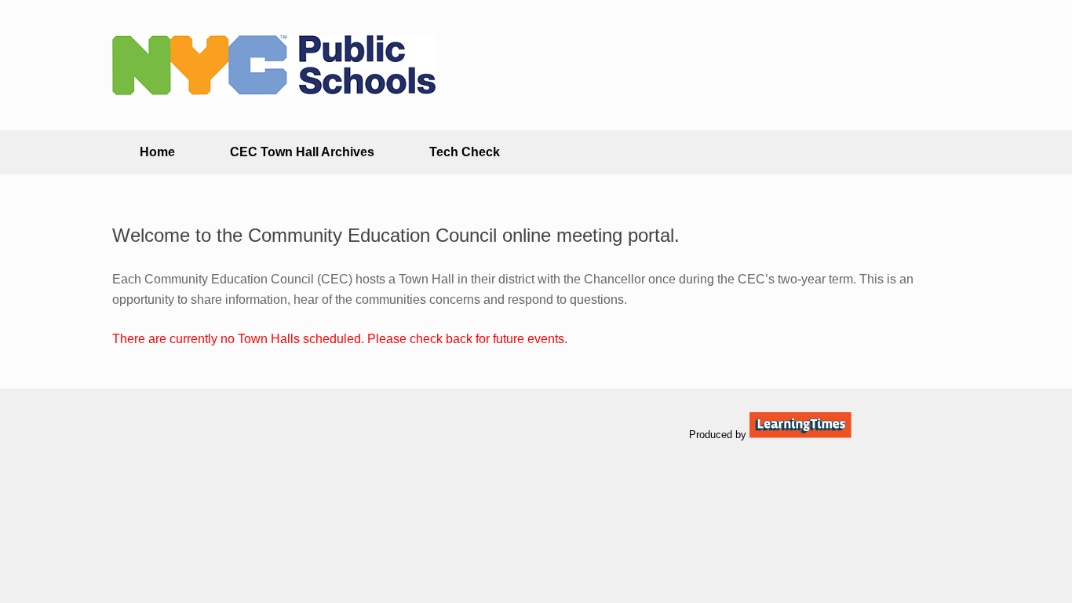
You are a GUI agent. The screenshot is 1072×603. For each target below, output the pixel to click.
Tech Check (464, 152)
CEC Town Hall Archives (302, 152)
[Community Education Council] (274, 65)
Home (157, 152)
